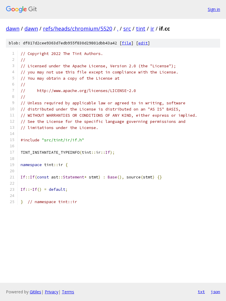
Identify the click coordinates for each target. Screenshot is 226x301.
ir (152, 28)
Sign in (214, 9)
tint (140, 28)
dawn (12, 28)
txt (201, 291)
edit (143, 43)
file (126, 43)
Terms (68, 292)
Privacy (51, 292)
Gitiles (35, 292)
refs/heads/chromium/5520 (77, 28)
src (127, 28)
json (215, 291)
